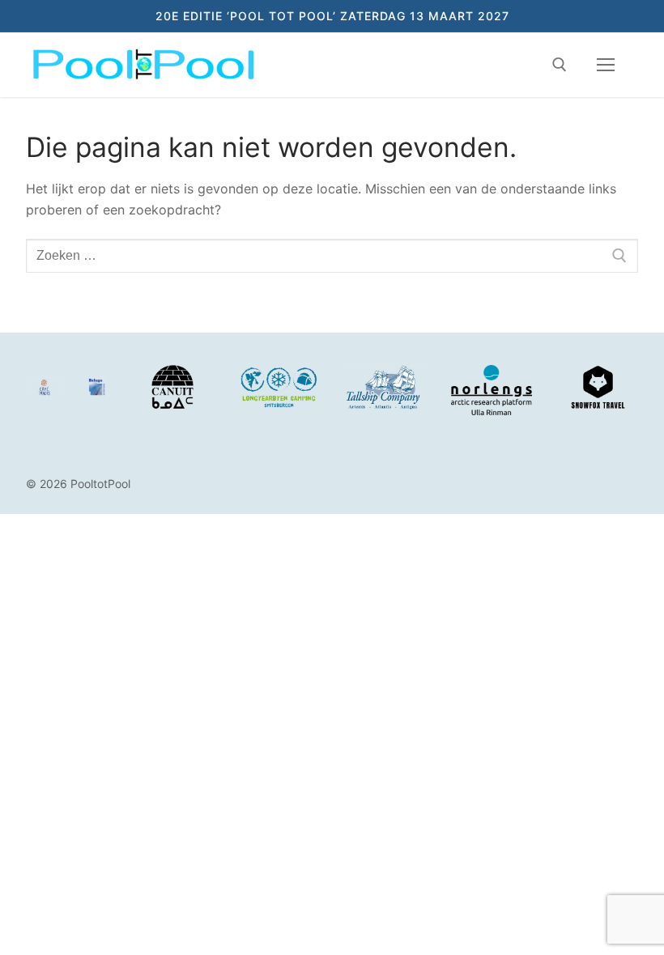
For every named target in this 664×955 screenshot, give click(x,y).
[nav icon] (606, 65)
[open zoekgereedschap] (559, 64)
